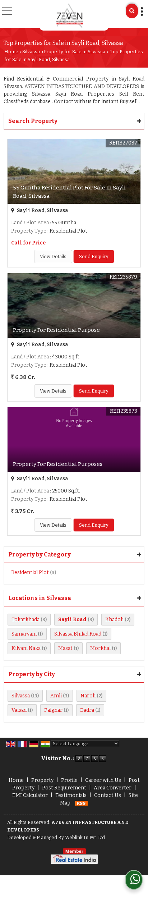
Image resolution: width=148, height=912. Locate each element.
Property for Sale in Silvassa (74, 51)
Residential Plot (30, 572)
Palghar (53, 710)
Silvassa (31, 51)
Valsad (19, 710)
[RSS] (81, 803)
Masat (65, 648)
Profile (69, 780)
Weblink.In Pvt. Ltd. (85, 837)
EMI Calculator (30, 795)
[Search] (132, 11)
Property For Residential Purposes (57, 464)
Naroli (88, 696)
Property (42, 780)
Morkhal (100, 648)
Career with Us (103, 780)
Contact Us (107, 795)
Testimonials (71, 795)
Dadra (87, 710)
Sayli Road (72, 620)
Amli (56, 696)
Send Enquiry (93, 256)
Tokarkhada (25, 620)
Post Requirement (64, 788)
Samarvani (24, 634)
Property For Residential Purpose (56, 330)
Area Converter (112, 788)
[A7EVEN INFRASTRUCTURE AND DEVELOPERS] (69, 15)
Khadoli (114, 620)
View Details (53, 256)
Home (11, 51)
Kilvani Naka (26, 648)
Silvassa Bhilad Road (77, 634)
